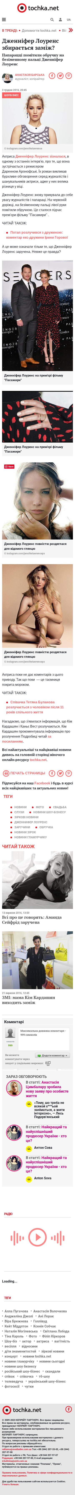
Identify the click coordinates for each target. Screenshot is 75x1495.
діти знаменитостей (20, 1351)
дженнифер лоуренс (30, 822)
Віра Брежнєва (16, 1321)
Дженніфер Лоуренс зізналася (40, 156)
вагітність (62, 1341)
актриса (42, 1341)
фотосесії (12, 1386)
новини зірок (25, 832)
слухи (19, 812)
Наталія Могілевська (21, 1331)
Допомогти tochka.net (39, 31)
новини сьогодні (52, 1361)
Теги (8, 1298)
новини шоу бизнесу (20, 1366)
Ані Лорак (46, 1316)
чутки (29, 1386)
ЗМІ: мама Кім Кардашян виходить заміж (28, 1000)
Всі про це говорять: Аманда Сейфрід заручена (32, 919)
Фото (33, 1336)
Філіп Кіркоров (53, 1336)
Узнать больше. (10, 1484)
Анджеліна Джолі (19, 1316)
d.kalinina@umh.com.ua (14, 1461)
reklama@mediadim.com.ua (16, 1449)
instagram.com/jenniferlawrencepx (26, 553)
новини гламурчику (30, 837)
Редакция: (7, 1458)
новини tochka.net (37, 1356)
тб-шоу (44, 1376)
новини (20, 807)
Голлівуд (40, 1321)
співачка (27, 1376)
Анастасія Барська (29, 74)
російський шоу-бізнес (22, 1371)
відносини (30, 1346)
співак (10, 1376)
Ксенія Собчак (44, 1326)
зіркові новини (26, 817)
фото (40, 807)
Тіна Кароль (14, 1336)
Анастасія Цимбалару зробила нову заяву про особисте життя (47, 1089)
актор (26, 1341)
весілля (10, 1346)
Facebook (42, 783)
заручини (22, 827)
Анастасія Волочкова (50, 1311)
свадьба (59, 807)
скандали (52, 1371)
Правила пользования (14, 1472)
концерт (11, 1356)
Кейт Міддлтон (16, 1326)
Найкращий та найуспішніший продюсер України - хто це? (46, 1134)
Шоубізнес (11, 95)
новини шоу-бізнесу (49, 812)
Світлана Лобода (56, 1331)
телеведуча (14, 1381)
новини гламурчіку (19, 1361)
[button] (60, 19)
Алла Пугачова (16, 1311)
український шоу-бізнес (47, 1381)
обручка (46, 827)
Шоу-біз (11, 1341)
